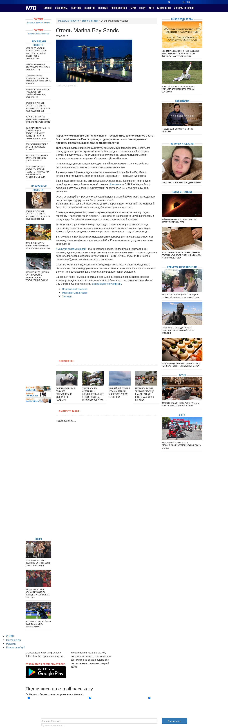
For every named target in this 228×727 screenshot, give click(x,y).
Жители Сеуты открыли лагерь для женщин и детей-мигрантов (37, 158)
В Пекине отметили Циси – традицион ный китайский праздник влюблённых (38, 93)
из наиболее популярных (106, 283)
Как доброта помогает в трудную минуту (181, 182)
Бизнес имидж (90, 20)
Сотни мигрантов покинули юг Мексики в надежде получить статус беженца (38, 79)
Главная (47, 8)
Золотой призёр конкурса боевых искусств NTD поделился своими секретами (178, 89)
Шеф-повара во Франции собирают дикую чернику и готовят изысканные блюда (181, 364)
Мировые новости (68, 20)
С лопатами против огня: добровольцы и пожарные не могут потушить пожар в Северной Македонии (38, 133)
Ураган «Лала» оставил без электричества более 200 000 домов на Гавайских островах (93, 394)
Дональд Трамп (34, 22)
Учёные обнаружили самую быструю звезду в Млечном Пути (38, 67)
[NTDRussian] (26, 507)
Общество (89, 8)
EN (184, 2)
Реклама (11, 643)
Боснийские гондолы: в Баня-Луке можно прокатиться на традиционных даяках (37, 276)
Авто (151, 8)
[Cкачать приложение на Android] (46, 676)
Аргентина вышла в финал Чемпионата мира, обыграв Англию (38, 624)
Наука (133, 8)
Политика (76, 8)
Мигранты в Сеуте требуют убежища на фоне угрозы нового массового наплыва (144, 394)
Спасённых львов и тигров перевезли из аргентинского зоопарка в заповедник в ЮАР (38, 107)
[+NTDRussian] (26, 521)
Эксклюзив (182, 101)
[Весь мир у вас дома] (26, 511)
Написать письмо (81, 670)
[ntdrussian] (26, 525)
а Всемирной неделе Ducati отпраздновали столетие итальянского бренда (181, 445)
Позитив (103, 8)
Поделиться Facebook (74, 289)
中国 (188, 2)
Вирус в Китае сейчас (38, 33)
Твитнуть (67, 296)
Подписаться (174, 721)
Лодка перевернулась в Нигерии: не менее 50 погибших (37, 147)
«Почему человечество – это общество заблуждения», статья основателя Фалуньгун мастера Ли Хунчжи (180, 53)
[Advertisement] (106, 110)
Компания (115, 184)
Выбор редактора (182, 19)
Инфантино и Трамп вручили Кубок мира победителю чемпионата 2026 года (37, 593)
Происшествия (119, 8)
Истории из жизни (184, 8)
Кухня (182, 375)
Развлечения (164, 8)
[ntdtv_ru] (26, 530)
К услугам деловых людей (71, 249)
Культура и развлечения (182, 267)
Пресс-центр (13, 640)
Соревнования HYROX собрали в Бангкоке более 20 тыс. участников (38, 563)
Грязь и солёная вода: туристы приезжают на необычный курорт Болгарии (178, 330)
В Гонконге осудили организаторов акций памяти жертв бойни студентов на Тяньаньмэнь (36, 53)
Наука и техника (182, 192)
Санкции (46, 22)
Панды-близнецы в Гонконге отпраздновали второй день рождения (65, 394)
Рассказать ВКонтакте (74, 292)
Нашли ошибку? (15, 647)
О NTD (10, 636)
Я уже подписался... (52, 725)
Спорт (142, 8)
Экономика (61, 8)
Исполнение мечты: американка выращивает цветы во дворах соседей (38, 119)
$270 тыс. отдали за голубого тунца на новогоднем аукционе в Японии (180, 404)
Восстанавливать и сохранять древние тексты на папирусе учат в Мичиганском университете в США (38, 171)
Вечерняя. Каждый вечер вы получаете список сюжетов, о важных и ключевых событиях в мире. (54, 701)
